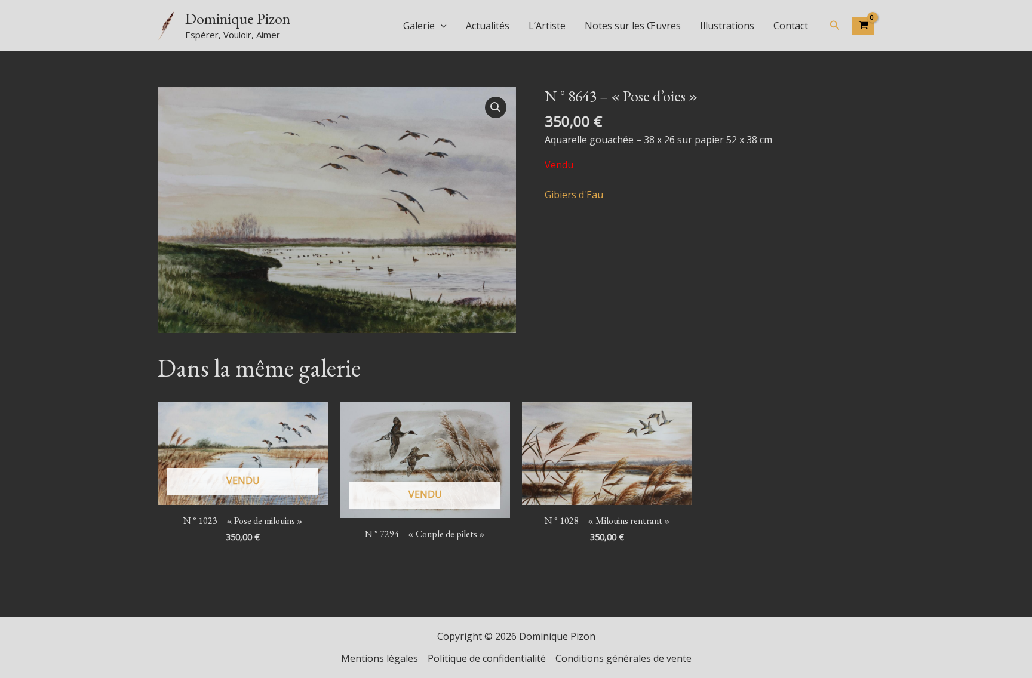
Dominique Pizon (237, 18)
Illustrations (727, 25)
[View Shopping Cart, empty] (863, 26)
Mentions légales (379, 658)
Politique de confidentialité (487, 658)
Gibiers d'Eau (574, 194)
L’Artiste (547, 25)
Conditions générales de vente (623, 658)
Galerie (419, 25)
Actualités (487, 25)
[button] (441, 26)
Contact (790, 25)
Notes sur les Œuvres (633, 25)
